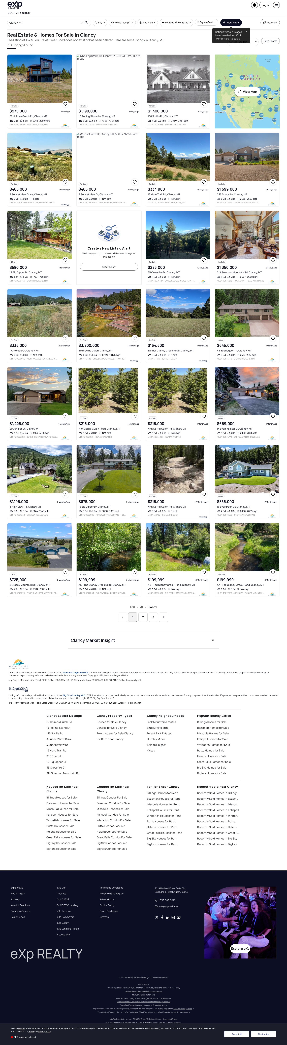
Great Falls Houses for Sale (63, 837)
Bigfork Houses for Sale (61, 849)
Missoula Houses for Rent (163, 804)
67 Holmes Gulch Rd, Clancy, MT (28, 116)
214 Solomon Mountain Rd (63, 773)
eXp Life (61, 888)
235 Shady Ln (54, 756)
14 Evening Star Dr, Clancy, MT (234, 428)
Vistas (151, 750)
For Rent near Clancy (110, 739)
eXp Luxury (63, 923)
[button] (143, 640)
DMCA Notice (143, 984)
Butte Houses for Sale (60, 826)
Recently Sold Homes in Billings (217, 793)
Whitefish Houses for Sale (63, 820)
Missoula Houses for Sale (62, 809)
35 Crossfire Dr (56, 767)
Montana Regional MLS (75, 672)
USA (132, 607)
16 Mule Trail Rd (56, 750)
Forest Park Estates (159, 733)
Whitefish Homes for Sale (213, 745)
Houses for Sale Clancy (111, 722)
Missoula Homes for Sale (213, 733)
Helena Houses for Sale (61, 831)
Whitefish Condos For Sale (114, 820)
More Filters (233, 22)
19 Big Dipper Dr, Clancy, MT (26, 272)
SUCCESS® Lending (67, 905)
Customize (263, 1034)
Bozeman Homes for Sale (213, 728)
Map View (272, 22)
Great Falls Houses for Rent (164, 833)
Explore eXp (17, 888)
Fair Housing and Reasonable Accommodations (143, 991)
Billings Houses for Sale (61, 797)
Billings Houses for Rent (162, 793)
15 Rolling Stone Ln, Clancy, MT (97, 116)
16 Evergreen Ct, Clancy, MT (233, 506)
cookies (21, 1028)
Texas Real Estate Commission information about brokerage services (143, 1001)
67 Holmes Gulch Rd (59, 722)
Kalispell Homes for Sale (212, 739)
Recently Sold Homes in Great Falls (218, 833)
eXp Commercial (66, 917)
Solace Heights (156, 745)
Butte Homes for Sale (211, 750)
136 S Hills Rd (54, 733)
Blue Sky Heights (158, 728)
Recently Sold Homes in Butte (216, 821)
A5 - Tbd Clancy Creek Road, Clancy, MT (102, 585)
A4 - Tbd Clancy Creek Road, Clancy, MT (171, 585)
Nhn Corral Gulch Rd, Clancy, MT (167, 428)
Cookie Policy (107, 905)
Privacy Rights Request (112, 893)
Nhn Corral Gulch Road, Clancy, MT (99, 428)
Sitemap (104, 917)
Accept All (237, 1034)
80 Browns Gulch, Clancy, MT (96, 350)
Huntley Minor (156, 739)
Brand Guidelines (109, 911)
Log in (265, 5)
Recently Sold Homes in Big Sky (217, 838)
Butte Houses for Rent (161, 821)
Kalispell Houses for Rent (163, 810)
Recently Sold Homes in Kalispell (218, 810)
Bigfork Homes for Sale (212, 773)
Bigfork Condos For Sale (112, 849)
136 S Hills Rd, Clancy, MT (163, 116)
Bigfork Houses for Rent (162, 844)
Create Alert (109, 266)
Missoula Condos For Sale (113, 809)
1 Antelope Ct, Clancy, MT (25, 350)
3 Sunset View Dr (57, 745)
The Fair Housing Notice (183, 1009)
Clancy (152, 607)
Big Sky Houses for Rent (162, 838)
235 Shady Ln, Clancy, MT (232, 194)
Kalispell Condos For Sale (113, 814)
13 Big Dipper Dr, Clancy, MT (95, 506)
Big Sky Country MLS (74, 695)
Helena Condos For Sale (112, 831)
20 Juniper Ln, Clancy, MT (25, 428)
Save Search (270, 41)
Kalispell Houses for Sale (62, 814)
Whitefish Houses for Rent (164, 816)
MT (141, 607)
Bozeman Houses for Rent (163, 798)
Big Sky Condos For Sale (112, 843)
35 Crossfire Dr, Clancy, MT (164, 272)
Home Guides (18, 917)
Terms (31, 1031)
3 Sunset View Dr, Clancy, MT (96, 194)
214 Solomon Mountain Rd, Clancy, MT (239, 272)
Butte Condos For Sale (111, 826)
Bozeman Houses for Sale (62, 803)
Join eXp (15, 899)
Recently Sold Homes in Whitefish (218, 816)
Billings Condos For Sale (112, 797)
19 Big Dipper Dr (56, 762)
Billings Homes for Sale (212, 722)
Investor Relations (20, 905)
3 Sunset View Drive (59, 739)
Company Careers (20, 911)
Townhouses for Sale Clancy (115, 733)
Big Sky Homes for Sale (212, 767)
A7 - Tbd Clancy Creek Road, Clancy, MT (240, 585)
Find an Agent (18, 893)
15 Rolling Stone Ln (58, 728)
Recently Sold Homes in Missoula (218, 804)
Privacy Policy (107, 899)
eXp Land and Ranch (68, 929)
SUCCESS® (63, 899)
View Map (250, 92)
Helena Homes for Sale (211, 756)
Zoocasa (61, 893)
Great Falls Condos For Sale (114, 837)
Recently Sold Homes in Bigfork (217, 844)
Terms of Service (168, 988)
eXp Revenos (64, 911)
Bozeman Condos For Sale (113, 803)
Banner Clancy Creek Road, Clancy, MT (171, 350)
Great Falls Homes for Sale (214, 762)
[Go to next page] (163, 617)
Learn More (183, 1012)
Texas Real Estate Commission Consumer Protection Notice (143, 1005)
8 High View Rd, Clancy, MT (25, 506)
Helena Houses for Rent (162, 827)
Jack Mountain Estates (161, 722)
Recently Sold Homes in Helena (217, 827)
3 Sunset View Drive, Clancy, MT (28, 194)
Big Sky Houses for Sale (61, 843)
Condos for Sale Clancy (112, 728)
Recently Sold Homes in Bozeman (218, 798)
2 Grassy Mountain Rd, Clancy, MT (30, 585)
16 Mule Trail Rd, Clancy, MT (164, 194)
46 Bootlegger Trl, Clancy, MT (234, 350)
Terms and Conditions (111, 888)
